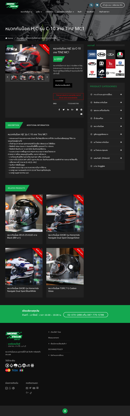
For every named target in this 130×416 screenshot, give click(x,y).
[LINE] (6, 388)
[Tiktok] (31, 393)
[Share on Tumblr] (77, 110)
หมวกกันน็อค (99, 126)
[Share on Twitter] (63, 110)
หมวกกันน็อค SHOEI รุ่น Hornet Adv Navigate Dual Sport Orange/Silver (64, 236)
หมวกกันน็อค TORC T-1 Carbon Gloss (62, 289)
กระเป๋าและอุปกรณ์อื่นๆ (103, 94)
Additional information (38, 125)
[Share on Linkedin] (68, 110)
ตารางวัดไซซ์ (59, 81)
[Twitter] (30, 388)
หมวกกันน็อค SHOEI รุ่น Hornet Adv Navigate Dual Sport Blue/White (23, 289)
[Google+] (27, 392)
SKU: (55, 104)
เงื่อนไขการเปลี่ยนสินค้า (62, 85)
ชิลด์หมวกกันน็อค (100, 102)
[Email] (81, 114)
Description (13, 125)
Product (20, 38)
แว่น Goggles (99, 166)
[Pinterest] (81, 110)
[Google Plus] (72, 110)
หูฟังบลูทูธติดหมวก (101, 134)
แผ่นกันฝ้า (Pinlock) (102, 158)
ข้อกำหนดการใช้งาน (57, 355)
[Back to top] (65, 411)
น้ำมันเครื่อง (98, 118)
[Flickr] (37, 388)
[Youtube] (33, 388)
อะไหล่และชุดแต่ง (101, 150)
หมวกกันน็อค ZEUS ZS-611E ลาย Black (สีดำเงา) (22, 236)
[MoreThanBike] (12, 6)
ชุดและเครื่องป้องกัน (101, 110)
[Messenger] (13, 388)
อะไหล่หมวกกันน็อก (101, 142)
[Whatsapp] (10, 388)
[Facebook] (27, 388)
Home (10, 38)
